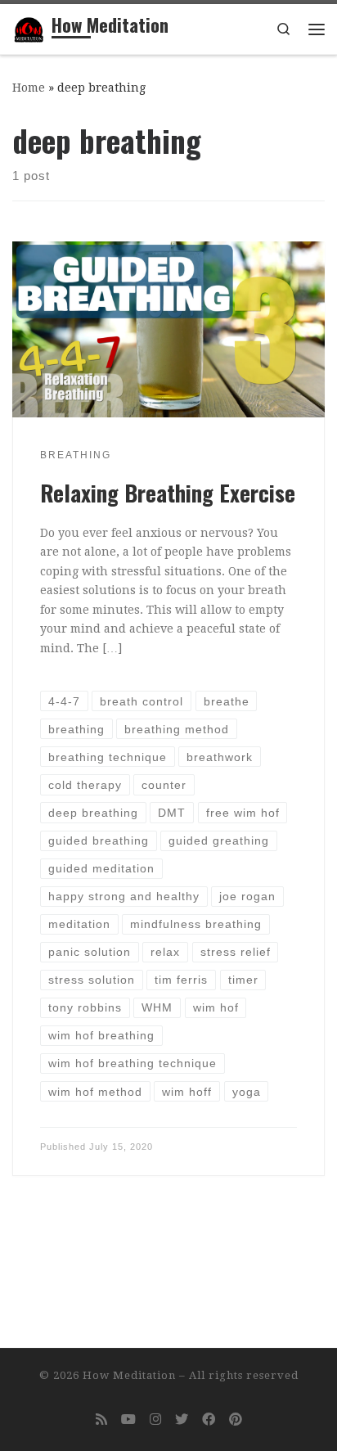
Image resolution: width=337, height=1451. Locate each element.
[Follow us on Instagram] (155, 1419)
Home (28, 87)
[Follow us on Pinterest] (235, 1419)
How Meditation (129, 1375)
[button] (26, 24)
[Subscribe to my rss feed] (101, 1419)
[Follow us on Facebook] (208, 1419)
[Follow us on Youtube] (128, 1419)
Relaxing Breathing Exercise (167, 492)
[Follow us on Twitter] (181, 1419)
